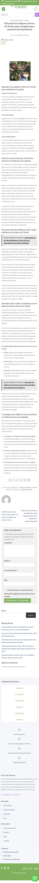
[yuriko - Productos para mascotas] (19, 9)
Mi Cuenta (7, 814)
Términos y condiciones (11, 859)
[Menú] (3, 9)
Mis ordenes (8, 805)
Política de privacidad (11, 852)
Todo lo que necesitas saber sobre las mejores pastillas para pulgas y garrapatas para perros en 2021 (19, 648)
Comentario (8, 543)
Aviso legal (7, 856)
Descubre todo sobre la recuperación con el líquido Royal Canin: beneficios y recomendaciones (29, 515)
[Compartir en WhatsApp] (10, 480)
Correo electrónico (10, 570)
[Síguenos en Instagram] (5, 868)
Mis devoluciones (9, 810)
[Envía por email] (21, 480)
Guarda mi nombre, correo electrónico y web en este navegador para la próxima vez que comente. (19, 593)
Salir (5, 818)
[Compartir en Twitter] (17, 480)
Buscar (4, 611)
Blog (5, 836)
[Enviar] (37, 15)
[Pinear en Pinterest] (25, 480)
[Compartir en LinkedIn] (29, 480)
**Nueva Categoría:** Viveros (19, 20)
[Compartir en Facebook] (14, 480)
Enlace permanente (27, 489)
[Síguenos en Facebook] (2, 868)
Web (5, 580)
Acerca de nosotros (10, 828)
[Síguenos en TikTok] (8, 868)
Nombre (7, 561)
